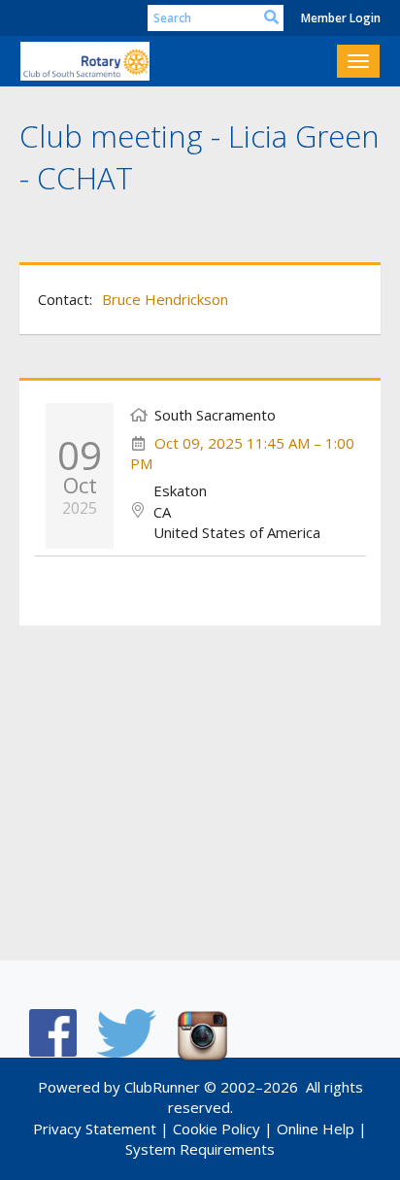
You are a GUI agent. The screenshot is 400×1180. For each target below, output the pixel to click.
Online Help (315, 1128)
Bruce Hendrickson (165, 299)
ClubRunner (162, 1086)
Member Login (341, 18)
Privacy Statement (94, 1128)
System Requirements (200, 1149)
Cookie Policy (216, 1128)
